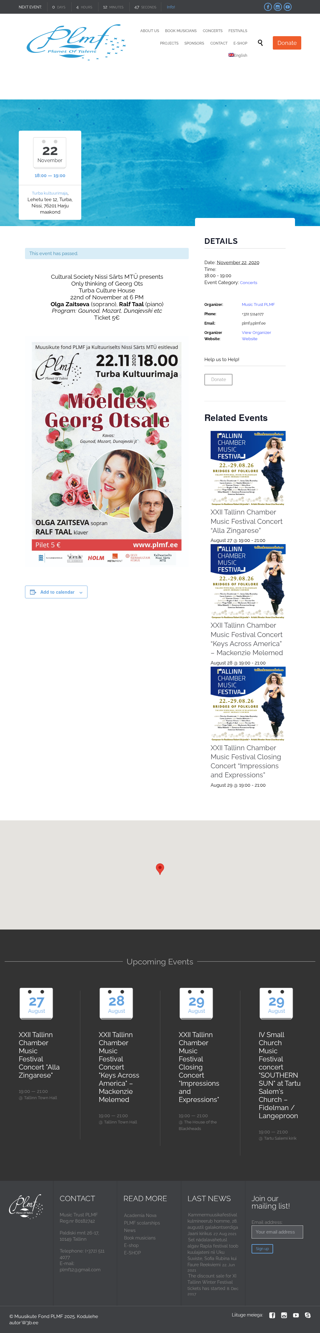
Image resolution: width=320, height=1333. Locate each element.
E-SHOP (132, 1252)
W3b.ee (30, 1323)
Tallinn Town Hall (40, 1097)
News (130, 1230)
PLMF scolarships (142, 1222)
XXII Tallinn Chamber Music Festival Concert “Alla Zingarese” (246, 521)
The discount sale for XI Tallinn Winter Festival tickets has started (212, 1282)
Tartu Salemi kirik (280, 1138)
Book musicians (140, 1237)
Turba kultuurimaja (50, 193)
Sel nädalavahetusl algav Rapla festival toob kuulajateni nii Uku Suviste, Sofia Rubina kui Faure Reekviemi (213, 1252)
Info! (171, 7)
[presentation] (248, 468)
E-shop (131, 1245)
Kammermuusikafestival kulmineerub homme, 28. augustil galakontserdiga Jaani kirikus (213, 1224)
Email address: (267, 1222)
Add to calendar (57, 592)
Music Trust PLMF (258, 304)
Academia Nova (140, 1215)
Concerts (248, 282)
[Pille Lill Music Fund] (77, 43)
